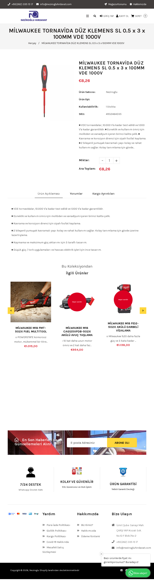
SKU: (82, 114)
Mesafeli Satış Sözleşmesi (53, 550)
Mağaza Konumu (117, 4)
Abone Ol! (122, 442)
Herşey (32, 43)
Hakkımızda (139, 4)
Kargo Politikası (56, 536)
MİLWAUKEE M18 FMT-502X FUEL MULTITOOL (31, 329)
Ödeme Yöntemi (90, 536)
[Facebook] (122, 570)
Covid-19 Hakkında (57, 542)
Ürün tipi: (84, 99)
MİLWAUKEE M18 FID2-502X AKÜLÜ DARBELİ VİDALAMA (123, 327)
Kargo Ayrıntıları (103, 193)
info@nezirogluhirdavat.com (56, 4)
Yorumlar (76, 193)
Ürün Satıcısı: (87, 92)
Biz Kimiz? (87, 525)
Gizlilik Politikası (56, 530)
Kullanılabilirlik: (88, 106)
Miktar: (84, 160)
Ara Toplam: (87, 168)
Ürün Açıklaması (49, 193)
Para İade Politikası (58, 525)
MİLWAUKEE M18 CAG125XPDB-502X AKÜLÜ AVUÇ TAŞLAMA (77, 331)
